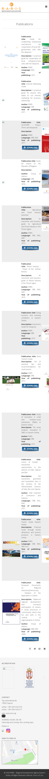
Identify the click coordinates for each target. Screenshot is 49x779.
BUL (38, 501)
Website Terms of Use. (35, 775)
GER (22, 238)
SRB (32, 138)
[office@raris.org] (24, 716)
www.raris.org (11, 713)
